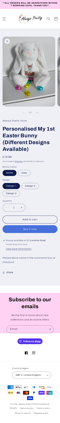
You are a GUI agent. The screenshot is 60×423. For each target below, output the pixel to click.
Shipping (19, 161)
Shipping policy (41, 413)
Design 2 (30, 186)
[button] (4, 18)
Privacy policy (43, 408)
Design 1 (11, 186)
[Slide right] (37, 112)
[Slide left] (22, 112)
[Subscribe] (49, 329)
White (9, 173)
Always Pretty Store (28, 404)
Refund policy (27, 408)
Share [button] (9, 272)
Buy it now (30, 229)
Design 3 (11, 193)
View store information (18, 249)
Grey (24, 173)
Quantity (7, 201)
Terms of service (23, 413)
